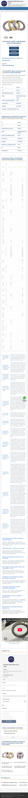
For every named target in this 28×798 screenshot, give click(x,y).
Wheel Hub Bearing (12, 11)
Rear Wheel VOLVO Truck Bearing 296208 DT (5, 457)
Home (2, 11)
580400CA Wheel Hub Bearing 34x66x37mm (5, 526)
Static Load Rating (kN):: (8, 100)
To (3, 688)
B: (2, 147)
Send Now (9, 721)
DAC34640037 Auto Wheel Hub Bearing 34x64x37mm (5, 377)
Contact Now (14, 48)
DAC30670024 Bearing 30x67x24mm (5, 494)
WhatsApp (14, 51)
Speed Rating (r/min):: (7, 93)
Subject (4, 693)
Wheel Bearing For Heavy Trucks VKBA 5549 (5, 388)
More (13, 737)
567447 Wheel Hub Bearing (5, 415)
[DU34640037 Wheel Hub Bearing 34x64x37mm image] (14, 25)
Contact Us (8, 793)
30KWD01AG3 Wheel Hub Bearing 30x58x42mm (5, 511)
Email (3, 682)
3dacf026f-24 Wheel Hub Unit (5, 473)
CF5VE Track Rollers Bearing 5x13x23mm (5, 357)
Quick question (6, 699)
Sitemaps (18, 793)
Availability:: (5, 150)
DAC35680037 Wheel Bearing (5, 423)
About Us (3, 793)
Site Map (14, 793)
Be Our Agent (14, 54)
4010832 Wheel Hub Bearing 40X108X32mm (5, 403)
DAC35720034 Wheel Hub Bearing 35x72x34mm (5, 367)
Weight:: (4, 106)
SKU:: (3, 96)
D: (2, 87)
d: (2, 90)
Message (4, 708)
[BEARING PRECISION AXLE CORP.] (4, 3)
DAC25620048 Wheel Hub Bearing (5, 433)
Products (6, 11)
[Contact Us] (24, 399)
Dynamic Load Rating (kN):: (9, 109)
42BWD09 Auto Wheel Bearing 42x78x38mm (5, 444)
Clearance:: (5, 103)
